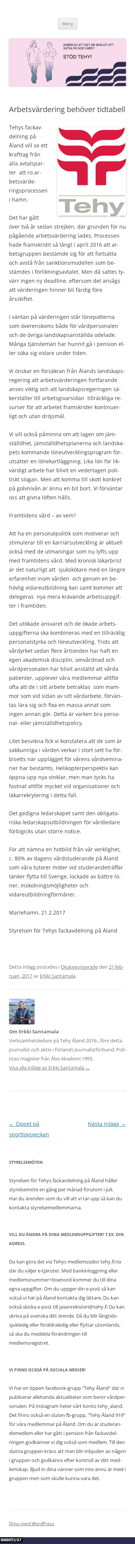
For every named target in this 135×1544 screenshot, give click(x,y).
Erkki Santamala (57, 975)
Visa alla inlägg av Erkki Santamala (49, 1067)
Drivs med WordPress (31, 1523)
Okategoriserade (79, 966)
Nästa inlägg (107, 1123)
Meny (67, 23)
